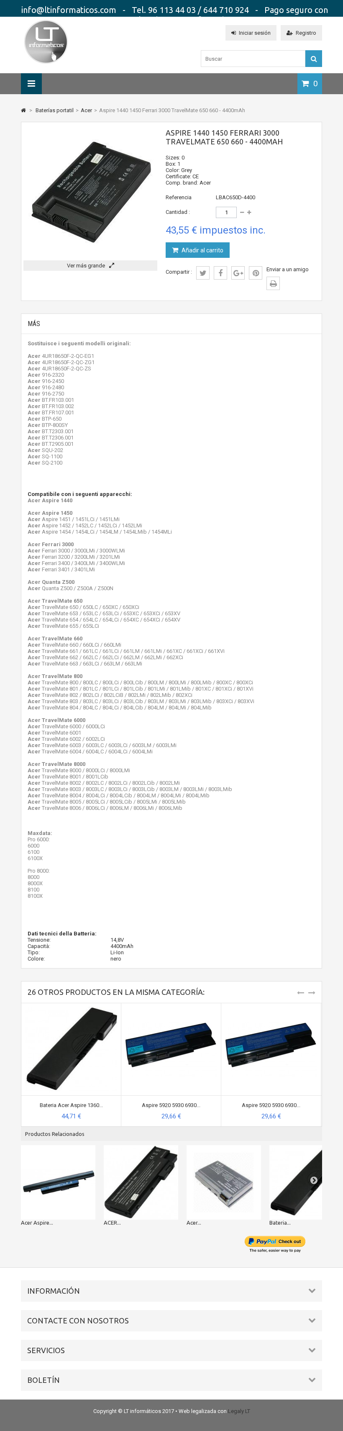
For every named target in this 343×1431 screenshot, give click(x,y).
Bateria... (280, 1222)
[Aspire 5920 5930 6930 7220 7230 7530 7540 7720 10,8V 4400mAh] (171, 1006)
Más (34, 324)
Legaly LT (239, 1411)
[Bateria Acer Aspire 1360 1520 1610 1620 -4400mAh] (71, 1006)
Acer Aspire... (37, 1222)
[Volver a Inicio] (23, 110)
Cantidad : (178, 212)
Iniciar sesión (255, 33)
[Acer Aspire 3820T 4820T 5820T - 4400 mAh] (58, 1182)
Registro (306, 33)
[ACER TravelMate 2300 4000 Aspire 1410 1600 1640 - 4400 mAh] (141, 1182)
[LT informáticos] (46, 65)
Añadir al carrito (201, 250)
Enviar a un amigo (287, 269)
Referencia (179, 197)
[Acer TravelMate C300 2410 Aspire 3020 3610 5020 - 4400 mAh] (224, 1182)
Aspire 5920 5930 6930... (171, 1105)
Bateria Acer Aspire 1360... (71, 1105)
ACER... (112, 1222)
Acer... (194, 1222)
